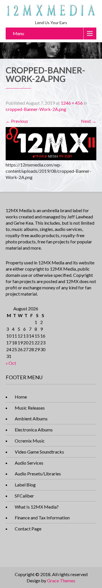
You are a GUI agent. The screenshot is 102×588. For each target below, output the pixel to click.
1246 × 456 (72, 103)
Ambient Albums (31, 418)
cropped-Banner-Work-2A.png (36, 109)
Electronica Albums (34, 429)
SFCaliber (24, 495)
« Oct (11, 363)
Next (88, 121)
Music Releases (30, 407)
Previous (17, 121)
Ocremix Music (30, 440)
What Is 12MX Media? (37, 506)
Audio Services (29, 462)
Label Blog (25, 484)
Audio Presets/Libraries (38, 473)
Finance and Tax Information (42, 517)
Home (21, 396)
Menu (18, 33)
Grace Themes (61, 580)
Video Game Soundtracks (39, 451)
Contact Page (28, 528)
